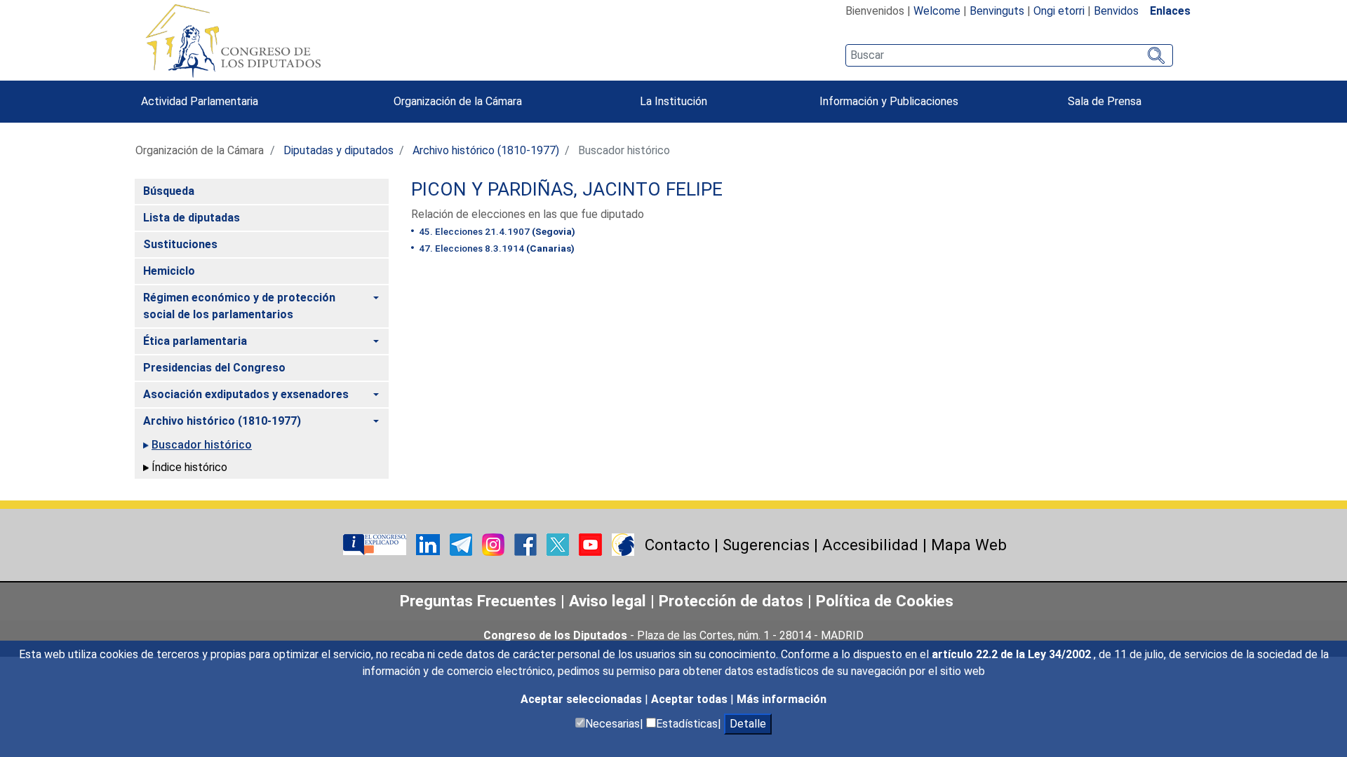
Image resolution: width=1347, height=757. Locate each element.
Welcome (936, 11)
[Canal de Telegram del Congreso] (462, 543)
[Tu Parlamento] (376, 543)
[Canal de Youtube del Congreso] (591, 543)
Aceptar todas (690, 699)
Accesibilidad (870, 545)
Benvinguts (997, 11)
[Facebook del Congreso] (527, 543)
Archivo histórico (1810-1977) (486, 150)
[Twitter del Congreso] (559, 543)
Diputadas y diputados (338, 150)
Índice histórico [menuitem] (189, 467)
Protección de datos (731, 601)
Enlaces (1170, 11)
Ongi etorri (1059, 11)
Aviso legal (609, 601)
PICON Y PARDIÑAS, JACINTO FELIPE (567, 189)
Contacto (677, 545)
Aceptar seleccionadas (583, 699)
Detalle (748, 723)
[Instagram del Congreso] (494, 543)
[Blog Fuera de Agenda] (623, 543)
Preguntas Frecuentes (478, 601)
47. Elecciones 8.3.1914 (496, 248)
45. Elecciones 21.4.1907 (496, 231)
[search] (1009, 55)
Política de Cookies (884, 601)
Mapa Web (969, 545)
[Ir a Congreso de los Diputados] (233, 40)
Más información (781, 699)
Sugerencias (766, 545)
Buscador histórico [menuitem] (202, 444)
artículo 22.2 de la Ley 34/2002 (1013, 654)
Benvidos (1116, 11)
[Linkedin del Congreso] (429, 543)
